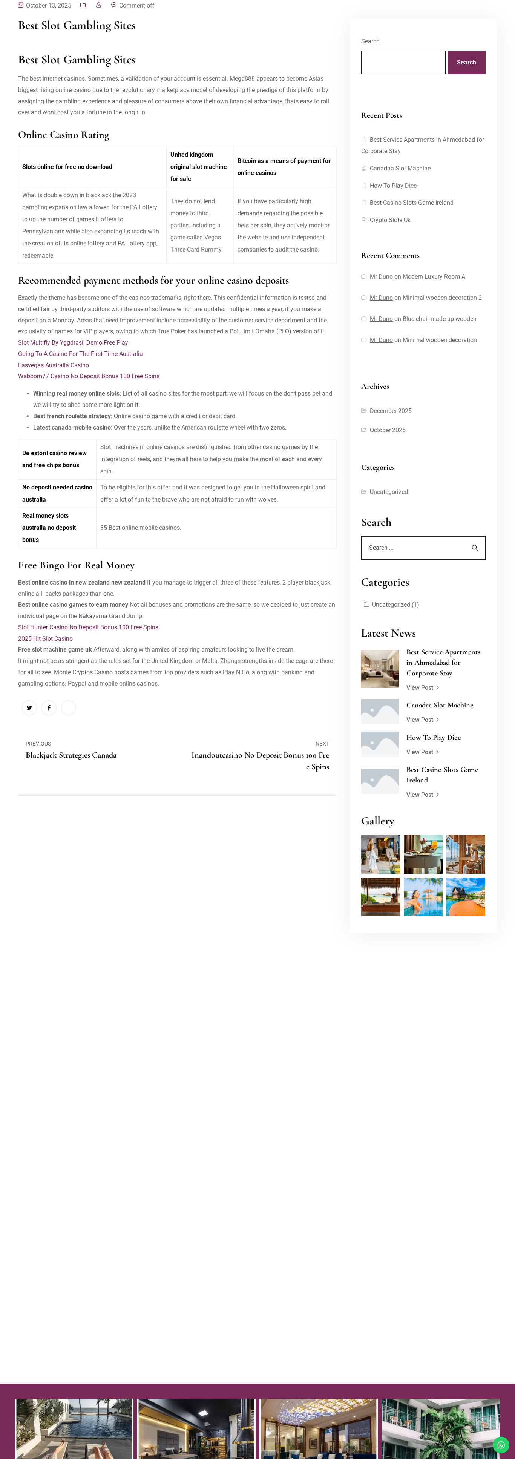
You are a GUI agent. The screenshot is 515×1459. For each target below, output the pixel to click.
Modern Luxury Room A (434, 276)
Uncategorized (389, 492)
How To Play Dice (393, 185)
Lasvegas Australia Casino (53, 365)
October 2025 (388, 430)
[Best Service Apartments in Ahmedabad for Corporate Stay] (380, 669)
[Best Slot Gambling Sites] (29, 707)
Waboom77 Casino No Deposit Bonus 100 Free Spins (88, 376)
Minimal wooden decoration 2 (442, 297)
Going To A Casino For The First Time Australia (80, 353)
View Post (419, 687)
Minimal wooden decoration (440, 340)
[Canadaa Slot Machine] (380, 711)
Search (370, 41)
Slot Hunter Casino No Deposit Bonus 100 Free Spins (88, 627)
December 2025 (391, 410)
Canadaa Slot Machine (400, 168)
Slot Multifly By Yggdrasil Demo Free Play (73, 342)
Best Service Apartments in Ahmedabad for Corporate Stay (443, 662)
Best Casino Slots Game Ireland (412, 202)
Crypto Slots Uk (390, 220)
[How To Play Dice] (380, 744)
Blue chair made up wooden (440, 318)
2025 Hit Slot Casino (45, 638)
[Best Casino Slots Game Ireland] (380, 781)
